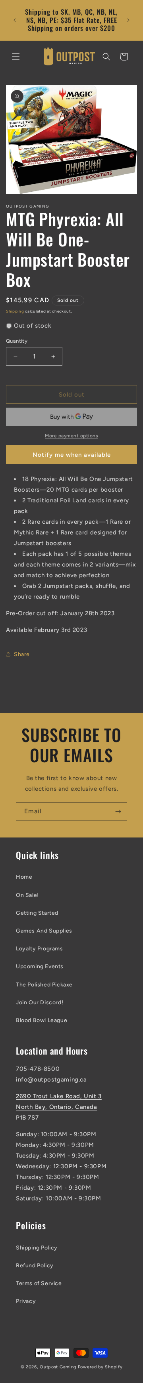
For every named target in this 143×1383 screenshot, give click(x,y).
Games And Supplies (44, 930)
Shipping (15, 311)
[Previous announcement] (14, 20)
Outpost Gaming (58, 1367)
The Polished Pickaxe (44, 984)
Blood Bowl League (41, 1020)
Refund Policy (35, 1265)
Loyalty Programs (39, 948)
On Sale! (27, 895)
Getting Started (37, 913)
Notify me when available (72, 454)
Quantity (16, 341)
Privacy (26, 1301)
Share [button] (22, 654)
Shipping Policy (37, 1247)
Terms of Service (39, 1283)
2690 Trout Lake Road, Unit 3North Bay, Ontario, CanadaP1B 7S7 (59, 1107)
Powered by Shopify (100, 1367)
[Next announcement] (128, 20)
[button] (16, 56)
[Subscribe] (118, 811)
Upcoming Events (40, 966)
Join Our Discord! (39, 1002)
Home (24, 877)
